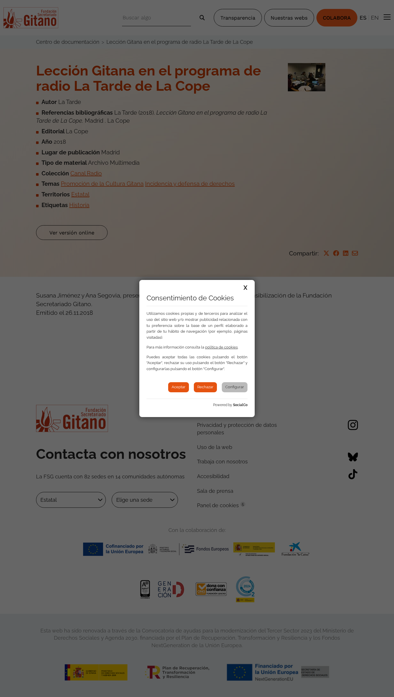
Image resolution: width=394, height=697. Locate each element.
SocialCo (240, 405)
